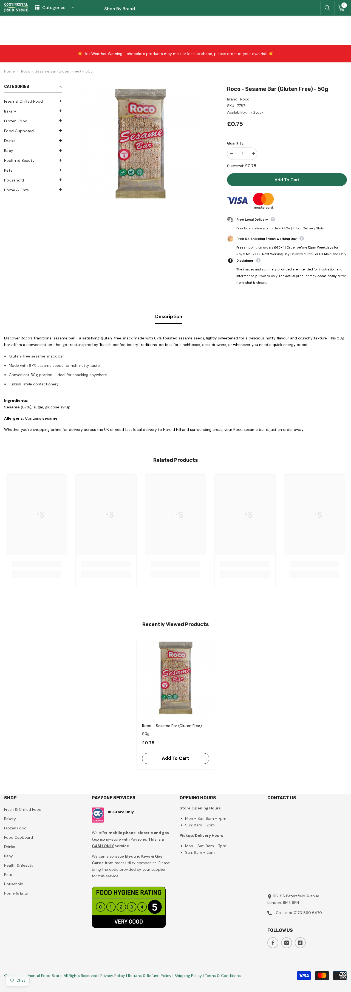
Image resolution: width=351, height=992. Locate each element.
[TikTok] (300, 942)
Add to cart (287, 180)
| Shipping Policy (187, 975)
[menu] (37, 7)
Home (9, 71)
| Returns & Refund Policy (149, 975)
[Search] (327, 8)
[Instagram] (286, 942)
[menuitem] (33, 101)
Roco (245, 99)
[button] (33, 101)
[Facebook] (272, 942)
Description (168, 316)
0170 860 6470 (308, 912)
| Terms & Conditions (222, 975)
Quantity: (235, 143)
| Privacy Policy (112, 975)
